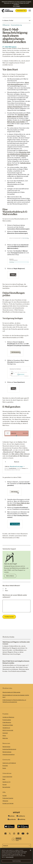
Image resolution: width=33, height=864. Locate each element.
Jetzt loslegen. (16, 6)
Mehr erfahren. (10, 575)
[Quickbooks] (12, 819)
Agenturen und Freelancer (9, 763)
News (4, 779)
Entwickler (5, 765)
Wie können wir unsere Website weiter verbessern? (15, 596)
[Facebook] (5, 834)
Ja (5, 588)
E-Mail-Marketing (7, 722)
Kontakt (5, 795)
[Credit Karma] (21, 816)
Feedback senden (9, 616)
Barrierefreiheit (6, 787)
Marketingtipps (6, 746)
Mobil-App (5, 738)
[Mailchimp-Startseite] (7, 11)
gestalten (10, 125)
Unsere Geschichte (7, 776)
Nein (6, 590)
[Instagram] (14, 834)
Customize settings (16, 860)
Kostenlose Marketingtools (9, 749)
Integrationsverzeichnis (8, 754)
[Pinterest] (27, 834)
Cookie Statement (9, 857)
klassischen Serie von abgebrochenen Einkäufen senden (18, 153)
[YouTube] (22, 834)
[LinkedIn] (18, 834)
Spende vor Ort (6, 782)
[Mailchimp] (21, 819)
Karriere (5, 784)
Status (4, 735)
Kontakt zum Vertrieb (8, 803)
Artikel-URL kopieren (10, 47)
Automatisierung (16, 25)
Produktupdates (7, 719)
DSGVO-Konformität (8, 730)
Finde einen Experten (8, 798)
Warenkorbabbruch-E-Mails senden (11, 692)
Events (4, 768)
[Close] (30, 850)
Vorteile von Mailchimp (8, 717)
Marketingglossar (7, 752)
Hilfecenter (6, 25)
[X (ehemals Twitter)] (10, 834)
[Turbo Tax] (11, 816)
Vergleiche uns (6, 727)
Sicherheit (5, 733)
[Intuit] (16, 813)
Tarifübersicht (23, 155)
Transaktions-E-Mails (8, 725)
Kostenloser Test (21, 10)
